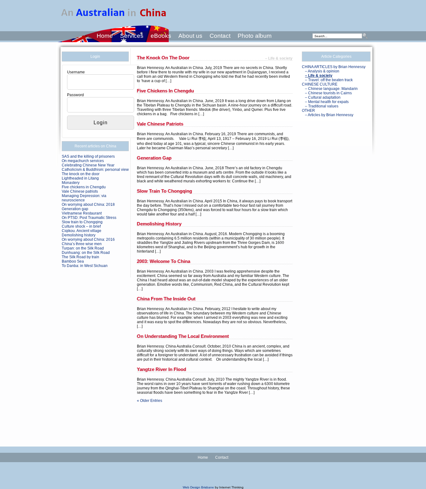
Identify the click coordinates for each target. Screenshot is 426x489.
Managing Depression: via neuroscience (84, 198)
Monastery (71, 182)
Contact (220, 35)
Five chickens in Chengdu (84, 187)
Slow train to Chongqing (82, 222)
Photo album (255, 35)
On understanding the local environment (183, 336)
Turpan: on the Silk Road (83, 248)
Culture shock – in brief (81, 226)
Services (131, 35)
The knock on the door (80, 174)
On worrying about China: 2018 (88, 204)
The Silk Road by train (80, 257)
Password (75, 95)
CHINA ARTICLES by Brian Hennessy (333, 67)
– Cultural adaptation (323, 97)
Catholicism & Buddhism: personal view (95, 169)
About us (190, 35)
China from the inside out (166, 298)
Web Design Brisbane (198, 487)
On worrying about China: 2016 (88, 239)
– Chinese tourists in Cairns (328, 93)
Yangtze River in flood (161, 369)
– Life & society (318, 75)
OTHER (308, 110)
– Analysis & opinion (322, 71)
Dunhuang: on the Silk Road (86, 252)
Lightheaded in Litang (80, 178)
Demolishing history (78, 235)
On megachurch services (83, 161)
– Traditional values (321, 106)
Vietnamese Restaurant (82, 213)
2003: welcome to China (163, 261)
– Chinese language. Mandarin (331, 88)
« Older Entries (149, 400)
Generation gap (75, 209)
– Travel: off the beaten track (329, 80)
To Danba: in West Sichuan (85, 266)
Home (105, 35)
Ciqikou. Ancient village (81, 231)
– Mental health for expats (327, 102)
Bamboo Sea (73, 261)
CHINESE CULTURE (319, 84)
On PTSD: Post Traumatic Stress (89, 217)
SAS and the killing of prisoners (88, 156)
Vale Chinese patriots (80, 191)
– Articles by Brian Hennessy (329, 115)
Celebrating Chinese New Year (88, 165)
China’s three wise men (82, 244)
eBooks (161, 35)
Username (76, 72)
